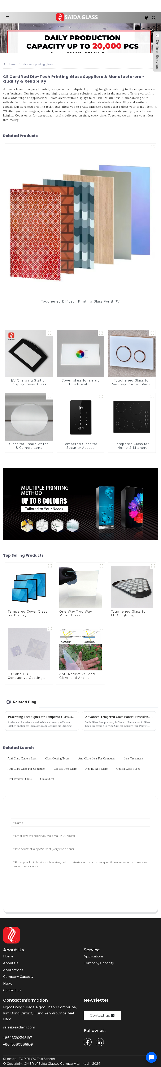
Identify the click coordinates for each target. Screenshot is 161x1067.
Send (80, 897)
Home (12, 64)
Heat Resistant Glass (19, 779)
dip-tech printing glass (38, 64)
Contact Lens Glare (65, 768)
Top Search (46, 1059)
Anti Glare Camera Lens (22, 758)
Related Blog (24, 702)
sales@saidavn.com (19, 1027)
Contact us (100, 1015)
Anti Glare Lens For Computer (96, 758)
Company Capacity (18, 977)
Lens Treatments (133, 758)
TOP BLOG (27, 1059)
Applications (13, 970)
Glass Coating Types (57, 758)
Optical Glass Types (128, 768)
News (7, 984)
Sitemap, (10, 1059)
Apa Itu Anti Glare (96, 768)
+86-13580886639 (18, 1044)
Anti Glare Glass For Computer (26, 768)
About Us (10, 963)
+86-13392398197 (17, 1038)
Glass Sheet (47, 779)
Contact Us (12, 990)
